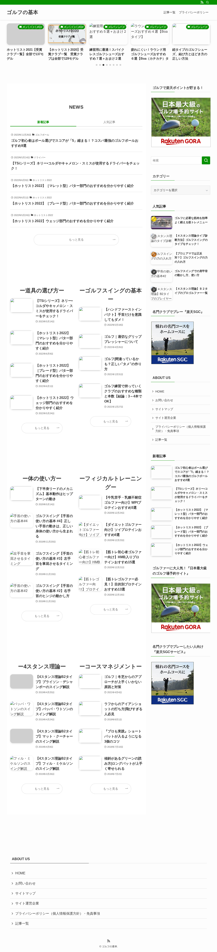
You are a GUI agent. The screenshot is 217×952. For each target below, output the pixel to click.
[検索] (207, 2)
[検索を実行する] (206, 160)
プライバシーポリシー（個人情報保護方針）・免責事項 (180, 429)
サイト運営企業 (165, 417)
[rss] (202, 2)
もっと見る (76, 239)
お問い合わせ (164, 400)
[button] (96, 65)
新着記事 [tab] (43, 122)
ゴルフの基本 (22, 12)
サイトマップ (164, 409)
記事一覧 (161, 439)
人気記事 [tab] (109, 122)
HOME (159, 391)
